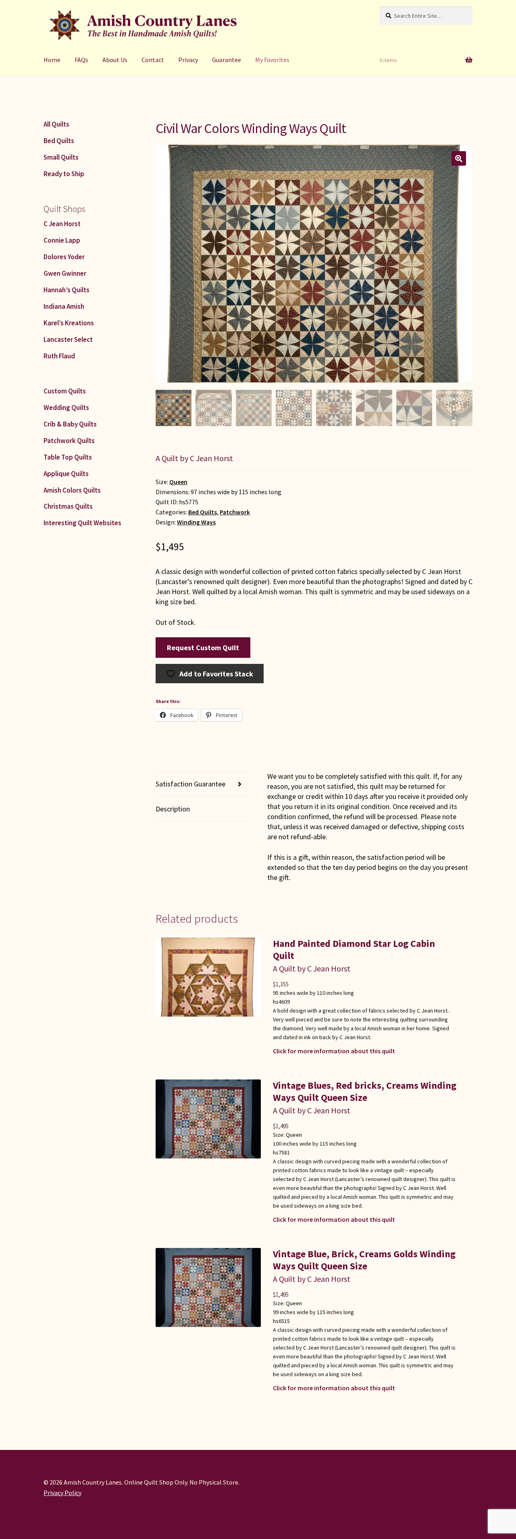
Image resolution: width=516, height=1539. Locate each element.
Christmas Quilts (68, 506)
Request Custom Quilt (203, 647)
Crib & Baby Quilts (70, 424)
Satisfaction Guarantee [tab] (190, 783)
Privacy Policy (62, 1493)
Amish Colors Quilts (72, 490)
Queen (178, 482)
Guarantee (226, 60)
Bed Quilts (202, 512)
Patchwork (235, 512)
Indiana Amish (64, 306)
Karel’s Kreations (69, 322)
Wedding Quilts (66, 407)
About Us (114, 60)
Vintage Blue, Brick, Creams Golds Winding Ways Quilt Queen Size (364, 1260)
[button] (459, 158)
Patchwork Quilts (69, 440)
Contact (152, 60)
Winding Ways (196, 522)
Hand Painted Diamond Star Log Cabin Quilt (354, 949)
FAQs (81, 60)
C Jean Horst (62, 223)
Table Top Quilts (68, 457)
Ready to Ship (64, 173)
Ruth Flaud (59, 355)
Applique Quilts (66, 473)
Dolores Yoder (64, 256)
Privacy (188, 60)
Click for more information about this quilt (334, 1051)
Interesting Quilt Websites (82, 522)
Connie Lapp (62, 240)
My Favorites (272, 60)
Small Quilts (61, 157)
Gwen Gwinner (65, 273)
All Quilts (56, 124)
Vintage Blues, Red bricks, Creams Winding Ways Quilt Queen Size (364, 1091)
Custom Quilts (65, 391)
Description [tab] (173, 808)
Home (52, 60)
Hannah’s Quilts (66, 289)
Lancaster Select (68, 339)
